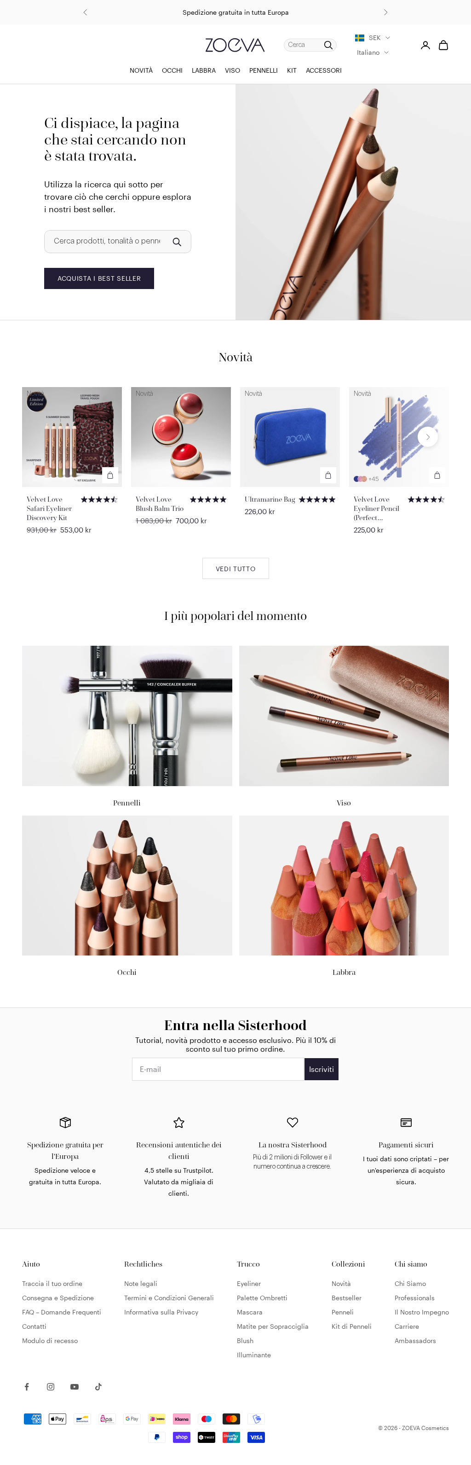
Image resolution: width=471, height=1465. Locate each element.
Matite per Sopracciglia (273, 1326)
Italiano (368, 52)
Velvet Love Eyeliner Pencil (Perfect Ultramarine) (376, 508)
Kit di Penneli (352, 1326)
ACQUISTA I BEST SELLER (99, 278)
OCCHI (172, 70)
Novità (341, 1283)
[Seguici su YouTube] (74, 1386)
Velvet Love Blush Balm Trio (160, 504)
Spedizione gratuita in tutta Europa (236, 12)
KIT (292, 70)
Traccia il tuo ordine (52, 1283)
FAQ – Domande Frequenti (61, 1312)
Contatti (34, 1326)
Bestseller (347, 1298)
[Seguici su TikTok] (98, 1386)
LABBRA (204, 70)
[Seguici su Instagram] (50, 1386)
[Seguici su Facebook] (26, 1386)
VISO (232, 70)
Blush (245, 1340)
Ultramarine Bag (270, 499)
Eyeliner (249, 1283)
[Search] (176, 241)
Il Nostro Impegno (422, 1312)
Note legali (140, 1283)
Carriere (407, 1326)
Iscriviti (321, 1069)
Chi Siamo (410, 1283)
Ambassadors (415, 1340)
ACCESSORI (324, 70)
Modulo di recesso (50, 1340)
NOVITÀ (141, 70)
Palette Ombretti (262, 1298)
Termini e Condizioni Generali (169, 1298)
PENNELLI (263, 70)
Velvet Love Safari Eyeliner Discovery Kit (49, 508)
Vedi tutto (236, 569)
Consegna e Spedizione (58, 1298)
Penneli (343, 1312)
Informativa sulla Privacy (161, 1312)
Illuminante (254, 1355)
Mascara (250, 1312)
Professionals (415, 1298)
